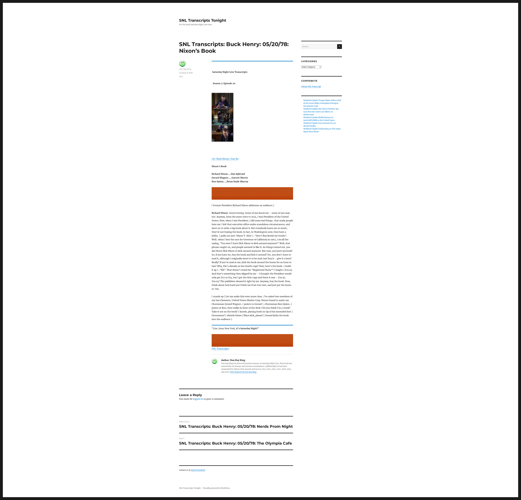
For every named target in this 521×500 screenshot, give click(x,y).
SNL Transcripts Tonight (202, 20)
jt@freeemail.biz (198, 470)
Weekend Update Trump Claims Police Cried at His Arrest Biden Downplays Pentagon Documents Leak (322, 103)
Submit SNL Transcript (311, 86)
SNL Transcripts (220, 348)
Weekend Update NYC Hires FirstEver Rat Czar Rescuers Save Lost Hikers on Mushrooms (321, 112)
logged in (198, 399)
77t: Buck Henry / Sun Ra (225, 158)
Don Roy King (185, 69)
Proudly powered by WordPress (216, 488)
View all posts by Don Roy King (243, 372)
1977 (181, 76)
